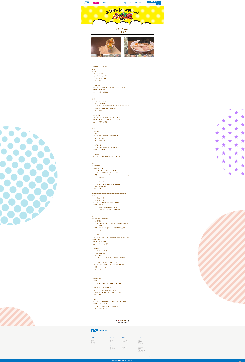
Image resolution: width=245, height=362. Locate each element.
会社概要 (139, 340)
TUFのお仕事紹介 (140, 343)
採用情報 (135, 2)
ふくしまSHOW (122, 13)
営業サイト (141, 2)
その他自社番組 (93, 343)
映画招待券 (111, 349)
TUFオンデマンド (124, 347)
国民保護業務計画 (140, 351)
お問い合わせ (157, 1)
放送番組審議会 (140, 341)
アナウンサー (129, 2)
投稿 (122, 349)
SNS (152, 1)
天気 (149, 1)
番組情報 (105, 2)
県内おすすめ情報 (112, 348)
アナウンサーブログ (125, 341)
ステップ (92, 341)
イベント (115, 2)
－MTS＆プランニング (141, 350)
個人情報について (151, 356)
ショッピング (122, 2)
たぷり (123, 348)
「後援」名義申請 (140, 347)
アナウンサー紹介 (124, 340)
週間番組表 (92, 340)
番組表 (96, 2)
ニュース (110, 2)
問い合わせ (139, 348)
